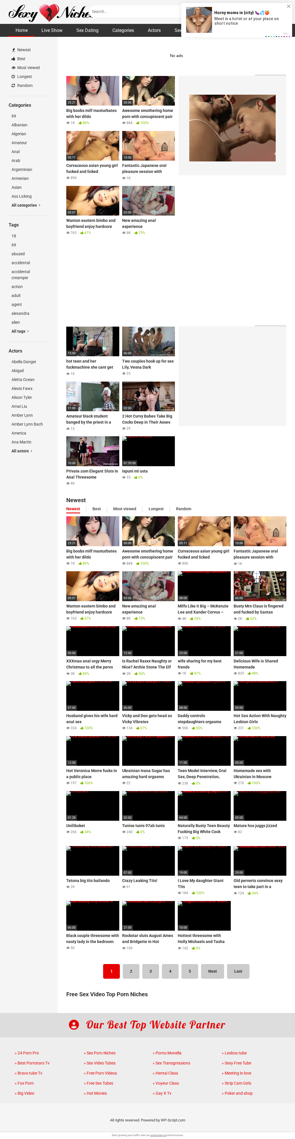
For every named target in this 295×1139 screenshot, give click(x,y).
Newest (23, 49)
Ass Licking (22, 196)
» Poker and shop (237, 1093)
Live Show (52, 30)
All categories (25, 205)
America (19, 433)
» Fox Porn (24, 1083)
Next (212, 971)
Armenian (20, 178)
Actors (154, 30)
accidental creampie (21, 274)
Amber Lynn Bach (27, 424)
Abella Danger (24, 361)
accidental (21, 262)
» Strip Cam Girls (236, 1083)
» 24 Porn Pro (27, 1053)
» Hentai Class (165, 1073)
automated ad (158, 1135)
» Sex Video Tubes (100, 1063)
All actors (21, 451)
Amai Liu (19, 406)
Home (22, 30)
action (17, 286)
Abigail (18, 370)
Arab (16, 160)
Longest (24, 76)
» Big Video (24, 1093)
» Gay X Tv (162, 1093)
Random (24, 85)
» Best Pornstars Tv (32, 1063)
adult (16, 295)
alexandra (20, 313)
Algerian (19, 134)
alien (16, 322)
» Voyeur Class (166, 1083)
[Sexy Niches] (52, 12)
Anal (16, 151)
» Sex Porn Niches (100, 1053)
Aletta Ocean (23, 379)
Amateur (19, 142)
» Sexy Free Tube (236, 1063)
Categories (123, 30)
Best (20, 58)
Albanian (19, 125)
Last (238, 971)
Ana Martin (21, 442)
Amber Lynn (22, 415)
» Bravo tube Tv (28, 1073)
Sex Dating (87, 30)
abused (18, 254)
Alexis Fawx (22, 388)
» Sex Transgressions (171, 1063)
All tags (19, 331)
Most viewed (28, 67)
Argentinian (22, 169)
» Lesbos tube (234, 1053)
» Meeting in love (236, 1073)
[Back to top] (275, 1121)
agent (17, 304)
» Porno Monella (167, 1053)
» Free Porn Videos (100, 1073)
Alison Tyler (22, 397)
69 (14, 116)
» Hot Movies (95, 1093)
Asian (17, 187)
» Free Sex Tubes (98, 1083)
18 (14, 236)
